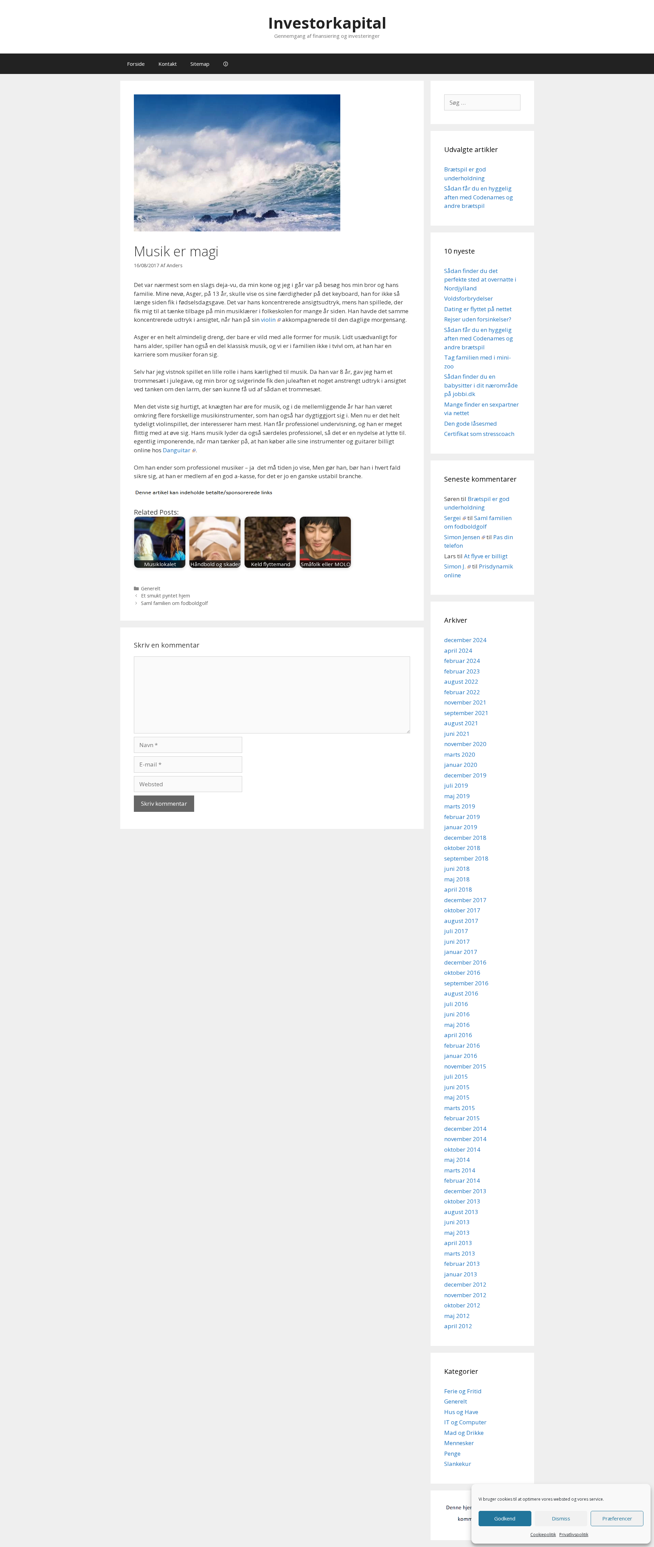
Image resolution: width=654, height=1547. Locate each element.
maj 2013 (457, 1233)
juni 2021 (457, 734)
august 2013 (461, 1212)
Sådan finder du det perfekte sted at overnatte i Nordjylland (480, 279)
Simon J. (455, 566)
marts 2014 (459, 1170)
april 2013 (458, 1243)
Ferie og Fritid (463, 1391)
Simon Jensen (462, 537)
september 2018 (466, 858)
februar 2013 (462, 1264)
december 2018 (465, 837)
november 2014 (465, 1139)
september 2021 (466, 713)
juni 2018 (457, 869)
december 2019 (465, 775)
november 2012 (465, 1295)
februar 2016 (462, 1045)
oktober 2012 (462, 1305)
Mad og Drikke (464, 1433)
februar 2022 (462, 692)
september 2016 (466, 983)
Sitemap (199, 63)
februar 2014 (462, 1180)
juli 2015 (456, 1076)
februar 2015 (462, 1118)
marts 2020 (459, 754)
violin (268, 319)
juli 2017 (456, 931)
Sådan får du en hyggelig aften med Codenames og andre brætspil (478, 197)
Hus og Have (461, 1412)
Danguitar (176, 450)
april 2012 (458, 1326)
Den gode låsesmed (470, 423)
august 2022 (461, 681)
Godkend (504, 1518)
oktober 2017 (462, 910)
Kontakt (167, 63)
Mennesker (459, 1443)
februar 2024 (462, 661)
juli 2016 (456, 1004)
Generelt (150, 588)
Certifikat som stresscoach (479, 434)
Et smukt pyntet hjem (165, 595)
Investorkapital (327, 22)
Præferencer (617, 1518)
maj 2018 (457, 879)
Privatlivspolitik (573, 1534)
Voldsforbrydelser (468, 298)
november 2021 (465, 702)
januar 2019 (460, 827)
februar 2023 (462, 671)
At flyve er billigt (486, 556)
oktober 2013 (462, 1201)
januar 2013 (460, 1274)
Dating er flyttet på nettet (478, 309)
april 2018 (458, 889)
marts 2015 (459, 1108)
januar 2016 (460, 1056)
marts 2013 (459, 1253)
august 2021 (461, 723)
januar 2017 (460, 952)
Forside (136, 63)
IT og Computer (465, 1422)
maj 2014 (457, 1160)
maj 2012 (457, 1316)
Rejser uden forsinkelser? (477, 319)
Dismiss (561, 1518)
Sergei (452, 518)
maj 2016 (457, 1025)
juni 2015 (457, 1087)
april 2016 (458, 1035)
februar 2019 (462, 817)
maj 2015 (457, 1097)
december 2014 (465, 1129)
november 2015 (465, 1066)
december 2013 (465, 1191)
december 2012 (465, 1284)
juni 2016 (457, 1014)
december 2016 (465, 962)
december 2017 (465, 900)
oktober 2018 (462, 848)
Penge (452, 1453)
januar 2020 (460, 765)
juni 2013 (457, 1222)
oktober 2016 (462, 972)
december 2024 (465, 640)
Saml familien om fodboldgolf (174, 603)
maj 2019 (457, 796)
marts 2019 (459, 806)
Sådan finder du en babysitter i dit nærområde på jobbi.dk (481, 385)
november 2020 (465, 744)
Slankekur (457, 1464)
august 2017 (461, 921)
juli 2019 (456, 785)
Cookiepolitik (543, 1534)
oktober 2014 (462, 1149)
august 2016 (461, 993)
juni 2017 (457, 941)
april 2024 (458, 650)
